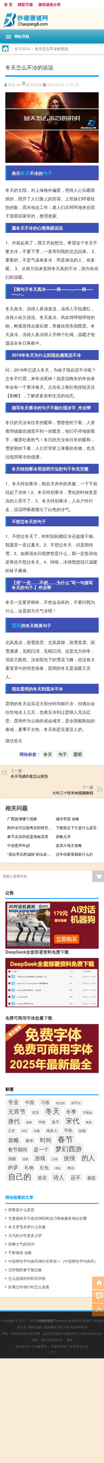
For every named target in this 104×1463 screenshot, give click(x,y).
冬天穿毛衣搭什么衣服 (27, 1226)
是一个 (41, 1149)
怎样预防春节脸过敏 (25, 1269)
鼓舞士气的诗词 (21, 1244)
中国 (29, 1102)
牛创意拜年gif (18, 845)
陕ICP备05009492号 (72, 1327)
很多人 (52, 1130)
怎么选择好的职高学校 (27, 1278)
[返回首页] (98, 1283)
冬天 (25, 173)
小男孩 (52, 1352)
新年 (30, 1140)
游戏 (40, 1158)
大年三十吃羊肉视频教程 (72, 792)
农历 (35, 1112)
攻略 (13, 1140)
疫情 (69, 1158)
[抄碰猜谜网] (52, 19)
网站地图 (35, 1327)
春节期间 (17, 1149)
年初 (24, 1131)
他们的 (60, 1103)
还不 (76, 1177)
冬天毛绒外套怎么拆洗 (29, 776)
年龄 (37, 1130)
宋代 (72, 1120)
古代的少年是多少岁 (25, 1235)
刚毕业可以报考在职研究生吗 (30, 827)
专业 (13, 1102)
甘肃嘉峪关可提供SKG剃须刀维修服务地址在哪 (47, 1218)
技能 (82, 1130)
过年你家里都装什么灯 (74, 854)
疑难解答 (50, 1327)
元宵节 (17, 1111)
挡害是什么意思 (21, 1209)
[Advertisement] (52, 1410)
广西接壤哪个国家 (22, 818)
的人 (88, 1157)
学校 (41, 1121)
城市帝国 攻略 (67, 818)
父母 (55, 1159)
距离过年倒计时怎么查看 (28, 1286)
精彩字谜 (25, 4)
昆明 (16, 625)
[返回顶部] (98, 1309)
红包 (44, 1167)
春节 (65, 1138)
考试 (70, 1167)
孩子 (55, 1121)
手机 (68, 1130)
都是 (91, 1178)
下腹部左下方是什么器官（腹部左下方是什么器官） (79, 827)
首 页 (8, 4)
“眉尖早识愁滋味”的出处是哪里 (30, 854)
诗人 (58, 1177)
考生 (58, 1168)
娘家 (29, 1122)
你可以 (76, 1102)
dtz (19, 85)
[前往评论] (98, 1296)
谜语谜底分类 (49, 4)
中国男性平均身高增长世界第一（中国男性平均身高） (53, 1261)
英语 (42, 1177)
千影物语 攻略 (20, 1252)
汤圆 (12, 1158)
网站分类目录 (81, 1320)
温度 (25, 1159)
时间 (45, 1140)
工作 (11, 1130)
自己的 (19, 1176)
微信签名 (13, 740)
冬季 (71, 1111)
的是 (13, 1167)
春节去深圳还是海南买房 (27, 836)
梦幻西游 (68, 1148)
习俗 (45, 1102)
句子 (47, 173)
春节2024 (22, 48)
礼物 (29, 1167)
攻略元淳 (63, 836)
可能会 (87, 1112)
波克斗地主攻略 (69, 845)
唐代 (14, 1121)
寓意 (89, 1122)
